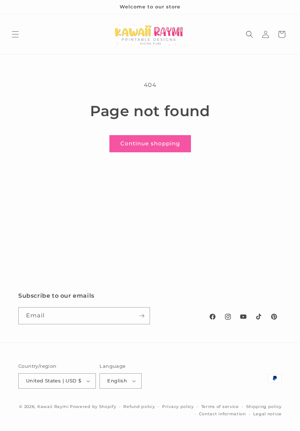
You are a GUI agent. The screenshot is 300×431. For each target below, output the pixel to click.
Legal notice (267, 413)
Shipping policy (264, 406)
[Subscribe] (142, 315)
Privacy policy (178, 406)
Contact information (222, 413)
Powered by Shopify (93, 406)
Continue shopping (150, 143)
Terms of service (220, 406)
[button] (15, 34)
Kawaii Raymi (52, 406)
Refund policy (139, 406)
